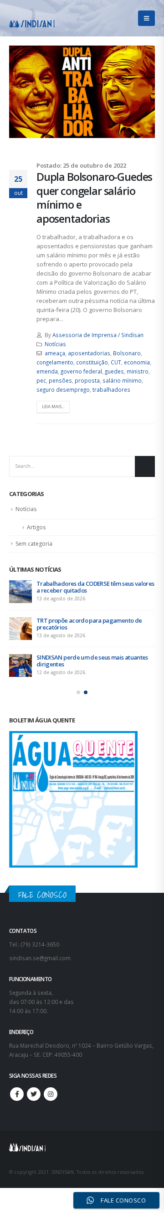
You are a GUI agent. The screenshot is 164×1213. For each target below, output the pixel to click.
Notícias (55, 344)
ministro (138, 371)
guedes (114, 371)
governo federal (81, 371)
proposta (87, 380)
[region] (82, 1129)
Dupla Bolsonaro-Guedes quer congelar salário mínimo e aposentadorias (94, 197)
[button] (78, 692)
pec (41, 380)
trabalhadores (111, 389)
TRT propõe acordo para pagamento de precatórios (89, 623)
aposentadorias (89, 353)
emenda (47, 371)
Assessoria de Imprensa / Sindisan (98, 334)
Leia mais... (53, 406)
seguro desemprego (63, 389)
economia (137, 362)
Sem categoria (33, 544)
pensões (60, 380)
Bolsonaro (127, 353)
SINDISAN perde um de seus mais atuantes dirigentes (92, 660)
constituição (92, 362)
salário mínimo (122, 380)
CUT (116, 362)
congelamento (54, 362)
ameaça (55, 353)
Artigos (36, 527)
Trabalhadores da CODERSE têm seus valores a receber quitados (95, 586)
